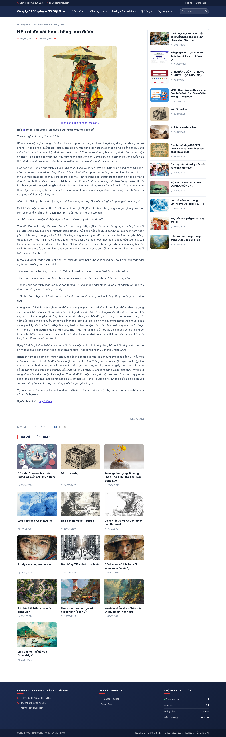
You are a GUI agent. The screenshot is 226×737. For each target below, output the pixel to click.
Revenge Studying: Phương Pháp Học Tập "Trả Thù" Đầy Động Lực (123, 477)
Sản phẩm (78, 11)
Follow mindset (40, 24)
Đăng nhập (201, 3)
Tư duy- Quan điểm (123, 11)
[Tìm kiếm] (206, 11)
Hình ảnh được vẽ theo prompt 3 (80, 122)
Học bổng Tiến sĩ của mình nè (80, 564)
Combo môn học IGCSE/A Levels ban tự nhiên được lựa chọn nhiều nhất (187, 148)
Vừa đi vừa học (70, 473)
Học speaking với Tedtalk (77, 520)
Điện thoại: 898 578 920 (33, 703)
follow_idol (57, 24)
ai (23, 129)
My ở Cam (45, 401)
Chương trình (97, 11)
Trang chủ (24, 24)
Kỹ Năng (145, 11)
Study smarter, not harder (34, 564)
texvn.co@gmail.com (32, 707)
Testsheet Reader (110, 699)
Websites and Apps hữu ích (35, 520)
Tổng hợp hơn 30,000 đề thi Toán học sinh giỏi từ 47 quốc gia (187, 56)
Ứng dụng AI (163, 11)
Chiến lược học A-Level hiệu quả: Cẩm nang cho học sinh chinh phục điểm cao (187, 37)
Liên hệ (188, 3)
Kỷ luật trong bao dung (184, 127)
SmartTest (106, 704)
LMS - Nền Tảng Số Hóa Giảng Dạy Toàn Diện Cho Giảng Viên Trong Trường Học (188, 93)
